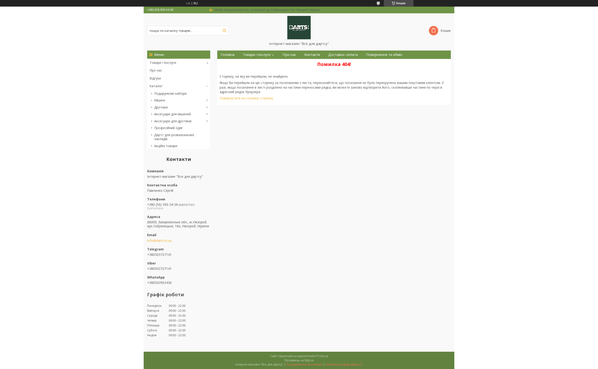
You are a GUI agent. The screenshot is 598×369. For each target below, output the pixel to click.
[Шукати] (224, 30)
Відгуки (155, 78)
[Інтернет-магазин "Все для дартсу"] (299, 27)
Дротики (161, 107)
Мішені (159, 100)
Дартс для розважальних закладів (174, 137)
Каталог (156, 86)
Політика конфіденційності (344, 364)
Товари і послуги (163, 62)
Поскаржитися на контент (304, 364)
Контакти (312, 54)
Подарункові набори (170, 93)
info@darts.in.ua (159, 241)
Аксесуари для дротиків (173, 121)
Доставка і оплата (343, 54)
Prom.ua (322, 356)
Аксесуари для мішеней (172, 114)
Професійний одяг (168, 128)
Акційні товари (165, 146)
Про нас (156, 70)
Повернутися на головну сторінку (246, 98)
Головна (228, 54)
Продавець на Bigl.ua (299, 360)
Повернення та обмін (384, 54)
